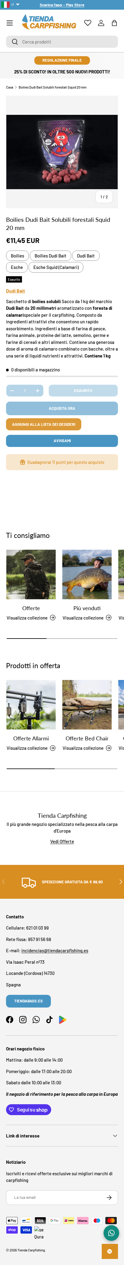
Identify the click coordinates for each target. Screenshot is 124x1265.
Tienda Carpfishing (31, 1250)
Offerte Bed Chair (87, 738)
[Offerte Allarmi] (31, 705)
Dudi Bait (86, 255)
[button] (114, 23)
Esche (17, 267)
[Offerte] (31, 574)
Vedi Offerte (62, 841)
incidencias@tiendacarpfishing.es (54, 950)
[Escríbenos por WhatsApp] (111, 1233)
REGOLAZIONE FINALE (62, 60)
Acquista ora (62, 408)
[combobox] (62, 42)
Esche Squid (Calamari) (56, 267)
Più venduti (87, 608)
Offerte (31, 608)
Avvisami (62, 440)
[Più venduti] (87, 574)
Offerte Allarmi (31, 738)
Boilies (17, 255)
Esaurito (83, 390)
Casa (9, 87)
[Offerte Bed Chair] (87, 705)
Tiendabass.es (28, 1000)
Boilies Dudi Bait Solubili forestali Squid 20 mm (52, 87)
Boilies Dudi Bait (51, 255)
